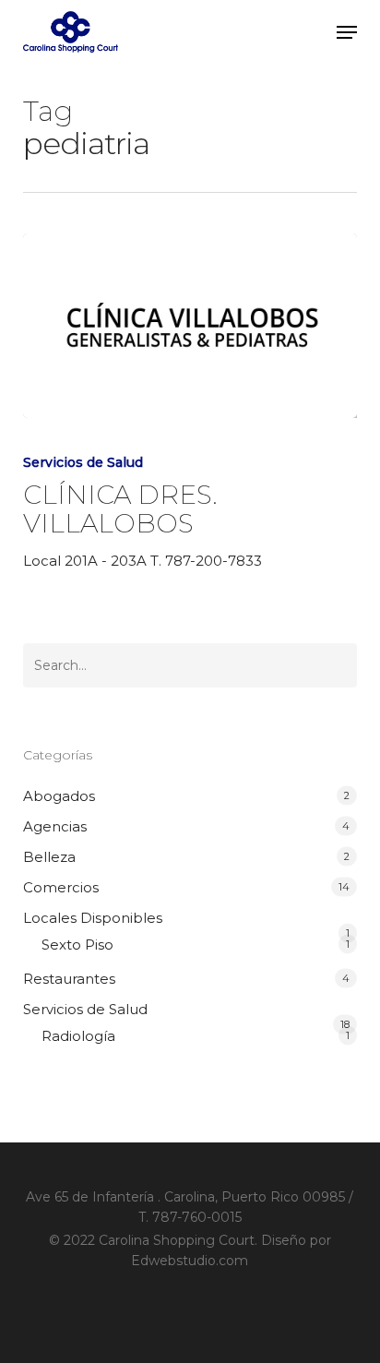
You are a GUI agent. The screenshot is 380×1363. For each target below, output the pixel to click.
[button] (347, 32)
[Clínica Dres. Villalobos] (190, 325)
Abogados (59, 796)
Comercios (61, 887)
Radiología (78, 1036)
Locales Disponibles (92, 918)
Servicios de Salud (83, 462)
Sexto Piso (77, 944)
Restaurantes (69, 978)
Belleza (49, 857)
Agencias (55, 826)
